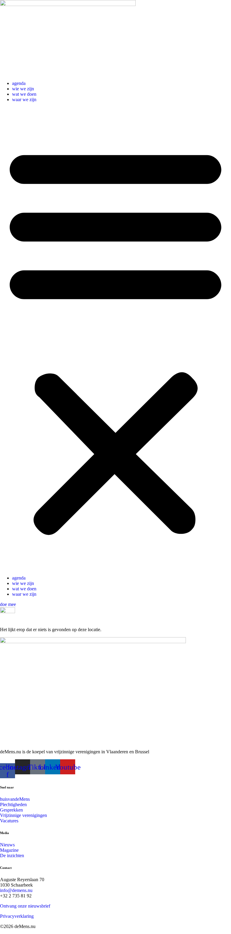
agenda (19, 83)
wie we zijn (23, 88)
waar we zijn (24, 99)
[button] (115, 339)
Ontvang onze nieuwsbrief (25, 905)
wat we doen (24, 94)
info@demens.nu (16, 890)
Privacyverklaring (17, 916)
